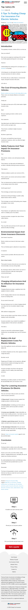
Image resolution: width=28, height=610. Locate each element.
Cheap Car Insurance (18, 22)
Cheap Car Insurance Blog (12, 480)
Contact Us (14, 569)
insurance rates (9, 487)
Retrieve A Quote (14, 559)
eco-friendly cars (11, 484)
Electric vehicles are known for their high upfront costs (13, 93)
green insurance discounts (12, 486)
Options (14, 571)
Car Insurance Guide (14, 562)
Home (2, 10)
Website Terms (14, 564)
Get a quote (14, 547)
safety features (17, 487)
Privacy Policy (14, 566)
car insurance (13, 482)
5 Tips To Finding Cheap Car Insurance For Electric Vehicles (13, 16)
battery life (7, 482)
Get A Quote (14, 557)
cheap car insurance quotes (11, 434)
